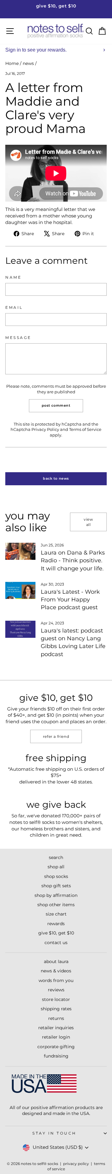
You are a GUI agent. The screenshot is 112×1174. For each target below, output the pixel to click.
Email (14, 307)
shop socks (56, 876)
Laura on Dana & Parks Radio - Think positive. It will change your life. (73, 560)
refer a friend (56, 736)
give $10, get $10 (56, 932)
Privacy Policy (45, 429)
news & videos (56, 970)
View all (88, 522)
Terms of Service (85, 429)
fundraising (56, 1055)
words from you (56, 980)
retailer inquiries (56, 1027)
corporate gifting (56, 1046)
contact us (56, 942)
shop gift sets (56, 885)
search (56, 857)
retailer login (56, 1037)
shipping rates (56, 1008)
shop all (56, 866)
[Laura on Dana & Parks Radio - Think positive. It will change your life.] (20, 551)
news (28, 63)
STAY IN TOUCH (54, 1133)
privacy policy (76, 1163)
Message (18, 338)
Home (12, 63)
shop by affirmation (56, 895)
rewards (56, 923)
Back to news (56, 478)
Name (13, 277)
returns (56, 1018)
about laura (56, 961)
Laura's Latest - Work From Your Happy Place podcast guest (70, 599)
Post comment (56, 405)
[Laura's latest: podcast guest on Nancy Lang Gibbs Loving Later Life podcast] (20, 629)
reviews (56, 989)
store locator (56, 999)
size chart (56, 913)
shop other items (56, 904)
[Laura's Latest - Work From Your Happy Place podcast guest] (20, 590)
